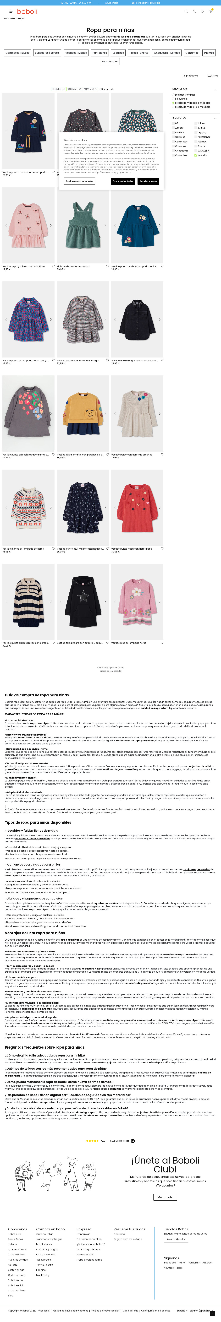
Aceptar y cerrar (148, 181)
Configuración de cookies (79, 181)
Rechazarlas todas (123, 181)
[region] (111, 161)
